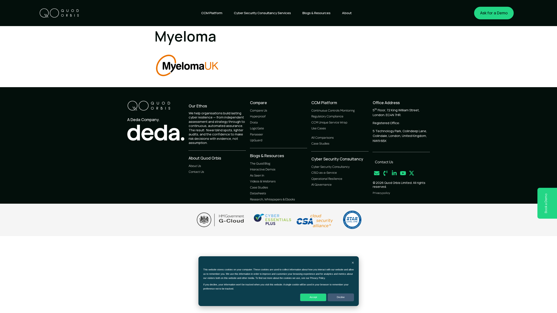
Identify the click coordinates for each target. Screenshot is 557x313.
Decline (341, 297)
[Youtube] (403, 173)
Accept (313, 297)
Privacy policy (381, 193)
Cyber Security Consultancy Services (262, 13)
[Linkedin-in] (394, 173)
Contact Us (384, 161)
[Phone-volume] (385, 173)
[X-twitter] (411, 173)
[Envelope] (376, 173)
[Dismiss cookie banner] (353, 263)
